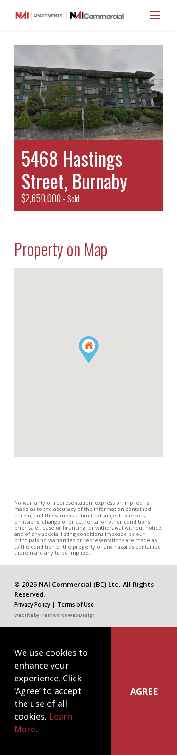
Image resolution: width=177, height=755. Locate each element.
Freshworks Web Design (67, 615)
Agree (144, 691)
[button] (98, 362)
